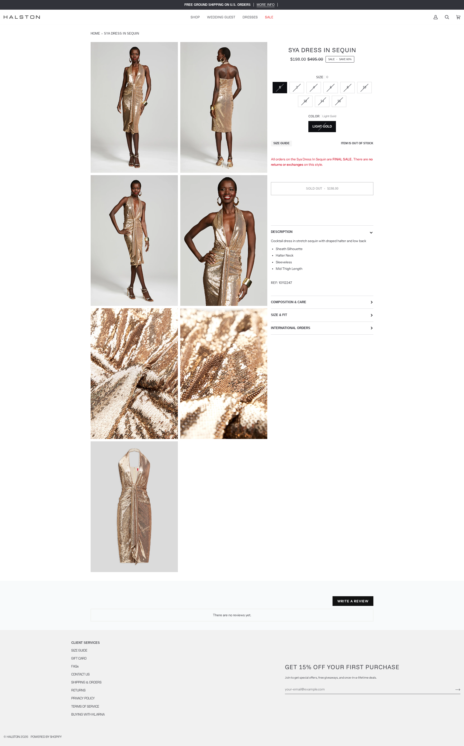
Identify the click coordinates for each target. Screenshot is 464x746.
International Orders (290, 328)
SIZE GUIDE (79, 650)
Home (95, 33)
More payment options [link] (322, 218)
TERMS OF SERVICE (85, 706)
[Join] (454, 689)
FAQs (75, 666)
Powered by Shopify (46, 737)
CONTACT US (80, 674)
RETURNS (78, 690)
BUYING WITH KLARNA (88, 714)
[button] (195, 17)
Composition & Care (288, 302)
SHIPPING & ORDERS (86, 682)
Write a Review (353, 601)
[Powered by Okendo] (112, 603)
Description (281, 232)
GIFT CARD (79, 658)
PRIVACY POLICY (83, 698)
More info (266, 5)
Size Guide (281, 143)
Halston (13, 737)
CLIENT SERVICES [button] (85, 643)
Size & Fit (279, 315)
